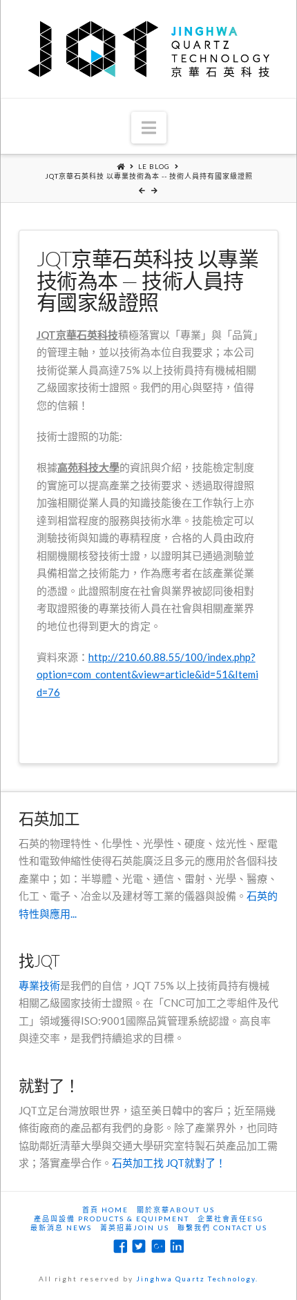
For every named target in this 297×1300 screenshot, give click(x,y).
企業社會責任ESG (231, 1218)
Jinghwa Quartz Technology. (197, 1278)
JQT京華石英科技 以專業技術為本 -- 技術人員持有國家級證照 (149, 176)
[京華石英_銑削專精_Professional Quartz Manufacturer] (148, 49)
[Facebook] (120, 1246)
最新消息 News (61, 1227)
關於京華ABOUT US (176, 1209)
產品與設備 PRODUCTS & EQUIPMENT (111, 1218)
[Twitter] (139, 1246)
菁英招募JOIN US (134, 1227)
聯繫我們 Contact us (222, 1227)
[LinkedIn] (177, 1246)
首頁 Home (105, 1209)
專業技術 (39, 985)
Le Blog (154, 166)
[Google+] (158, 1246)
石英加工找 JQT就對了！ (169, 1162)
